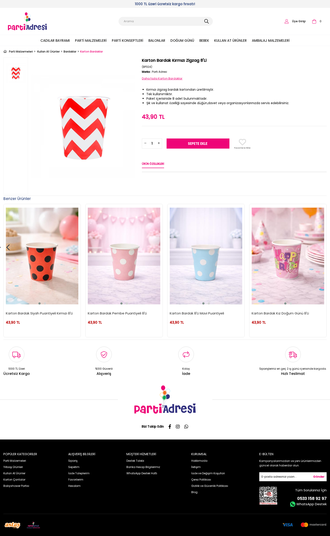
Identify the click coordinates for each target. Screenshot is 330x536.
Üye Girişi (299, 21)
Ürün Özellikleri (153, 164)
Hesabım (74, 486)
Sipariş (72, 461)
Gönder (318, 476)
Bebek (204, 40)
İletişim (196, 467)
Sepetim (73, 467)
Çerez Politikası (201, 479)
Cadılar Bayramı (55, 40)
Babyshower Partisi (16, 486)
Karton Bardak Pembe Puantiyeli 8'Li (117, 313)
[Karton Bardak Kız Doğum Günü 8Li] (288, 256)
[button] (39, 303)
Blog (194, 492)
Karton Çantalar (14, 479)
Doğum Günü (182, 40)
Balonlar (156, 40)
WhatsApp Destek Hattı (141, 473)
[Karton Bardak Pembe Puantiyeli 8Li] (124, 256)
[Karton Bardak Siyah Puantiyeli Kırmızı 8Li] (42, 256)
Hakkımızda (199, 461)
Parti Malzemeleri (91, 40)
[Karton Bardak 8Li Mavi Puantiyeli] (206, 256)
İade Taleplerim (79, 473)
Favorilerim (75, 479)
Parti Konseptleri (127, 40)
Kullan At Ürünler (230, 40)
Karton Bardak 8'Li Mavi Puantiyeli (197, 313)
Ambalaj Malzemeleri (271, 40)
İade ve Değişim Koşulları (208, 473)
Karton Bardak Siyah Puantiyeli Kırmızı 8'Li (39, 313)
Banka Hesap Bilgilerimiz (143, 467)
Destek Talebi (135, 461)
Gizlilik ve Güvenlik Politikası (209, 486)
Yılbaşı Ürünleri (13, 467)
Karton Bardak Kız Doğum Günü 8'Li (280, 313)
